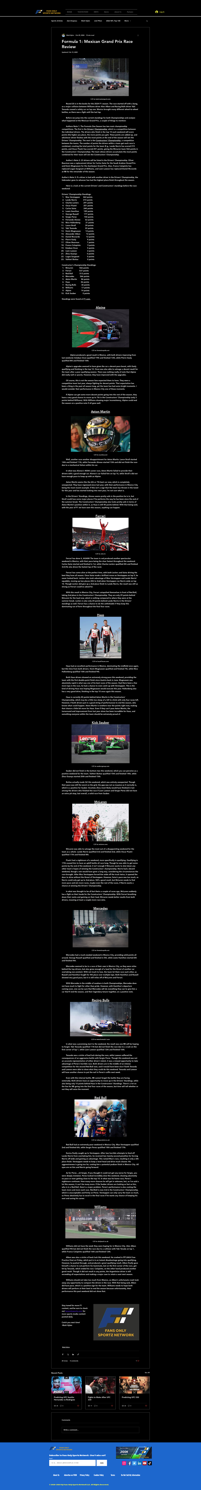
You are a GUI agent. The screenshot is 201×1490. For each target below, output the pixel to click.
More (126, 21)
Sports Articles (57, 21)
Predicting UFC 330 (130, 1397)
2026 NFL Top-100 (113, 21)
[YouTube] (145, 1463)
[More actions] (138, 35)
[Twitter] (134, 1463)
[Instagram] (124, 1463)
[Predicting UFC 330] (134, 1385)
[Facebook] (129, 1463)
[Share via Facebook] (63, 1354)
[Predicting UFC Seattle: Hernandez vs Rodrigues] (66, 1385)
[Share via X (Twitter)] (68, 1354)
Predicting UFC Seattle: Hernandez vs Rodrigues (64, 1398)
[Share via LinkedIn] (73, 1354)
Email (50, 1458)
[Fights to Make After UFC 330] (100, 1385)
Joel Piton (98, 21)
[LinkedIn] (139, 1463)
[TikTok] (150, 1463)
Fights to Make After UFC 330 (99, 1398)
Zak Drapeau (72, 21)
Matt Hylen (85, 21)
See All (147, 1373)
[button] (84, 11)
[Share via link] (78, 1354)
